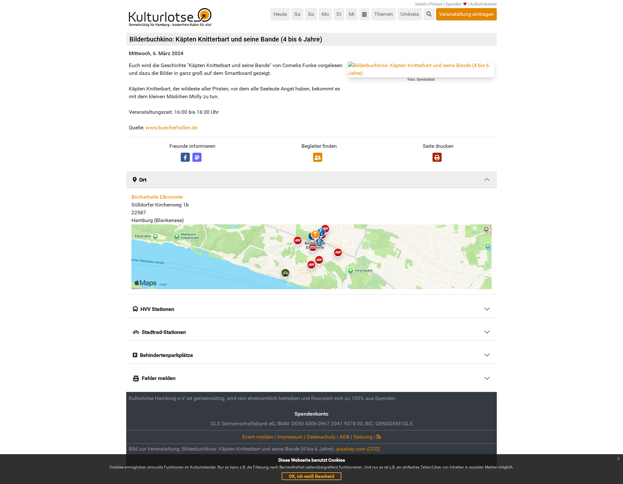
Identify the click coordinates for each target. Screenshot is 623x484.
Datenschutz (321, 437)
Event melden (257, 437)
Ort (142, 180)
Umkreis (409, 14)
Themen (383, 14)
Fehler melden (159, 378)
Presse (436, 4)
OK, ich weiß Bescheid (311, 476)
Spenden (454, 4)
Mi (352, 14)
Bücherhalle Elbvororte (157, 197)
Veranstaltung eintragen (466, 14)
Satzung (363, 437)
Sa (297, 14)
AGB (344, 437)
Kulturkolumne (483, 4)
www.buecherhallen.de (171, 127)
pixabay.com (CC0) (358, 449)
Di (338, 14)
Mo (325, 14)
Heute (280, 14)
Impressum (290, 437)
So (311, 14)
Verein (421, 4)
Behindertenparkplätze (166, 355)
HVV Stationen (157, 309)
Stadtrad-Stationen (164, 332)
